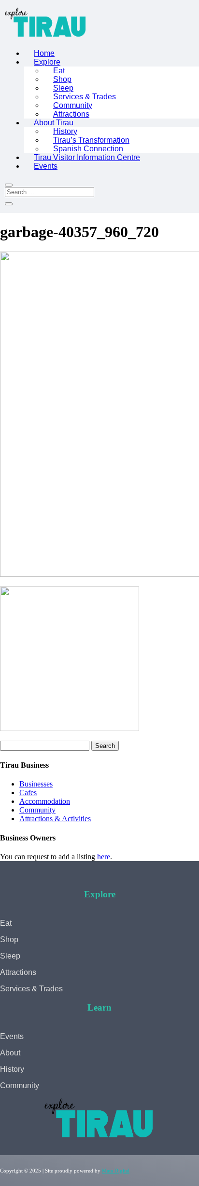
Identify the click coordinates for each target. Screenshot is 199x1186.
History (65, 131)
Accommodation (44, 801)
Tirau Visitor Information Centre (87, 157)
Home (44, 53)
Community (72, 105)
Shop (62, 79)
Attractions (71, 114)
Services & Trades (84, 97)
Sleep (63, 88)
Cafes (28, 792)
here (103, 857)
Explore (47, 62)
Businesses (36, 784)
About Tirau (53, 123)
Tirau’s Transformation (91, 140)
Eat (59, 71)
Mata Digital (115, 1170)
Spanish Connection (88, 149)
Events (45, 166)
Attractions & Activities (55, 818)
